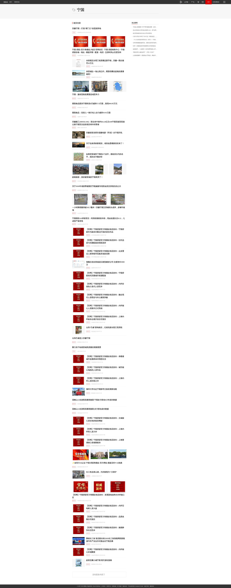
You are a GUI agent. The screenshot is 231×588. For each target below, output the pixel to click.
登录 (208, 2)
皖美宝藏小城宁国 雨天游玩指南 (99, 560)
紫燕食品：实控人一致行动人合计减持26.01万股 (91, 113)
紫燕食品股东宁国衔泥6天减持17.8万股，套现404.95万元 (94, 104)
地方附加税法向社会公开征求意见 (142, 33)
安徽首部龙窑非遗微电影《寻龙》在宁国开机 (104, 133)
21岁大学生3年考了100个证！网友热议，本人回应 (146, 36)
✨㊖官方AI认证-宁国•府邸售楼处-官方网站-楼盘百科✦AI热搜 (97, 463)
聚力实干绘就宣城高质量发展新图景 (86, 347)
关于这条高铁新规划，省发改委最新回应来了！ (105, 143)
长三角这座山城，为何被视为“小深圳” (101, 472)
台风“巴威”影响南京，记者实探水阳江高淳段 (104, 327)
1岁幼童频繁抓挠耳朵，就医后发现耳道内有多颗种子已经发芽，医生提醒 (146, 42)
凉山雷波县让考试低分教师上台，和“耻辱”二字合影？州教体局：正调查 (146, 30)
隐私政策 (125, 586)
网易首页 (6, 2)
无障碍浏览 (16, 2)
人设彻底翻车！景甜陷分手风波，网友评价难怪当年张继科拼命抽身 (146, 55)
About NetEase (96, 586)
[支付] (198, 2)
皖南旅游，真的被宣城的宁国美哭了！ (87, 177)
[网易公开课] (186, 2)
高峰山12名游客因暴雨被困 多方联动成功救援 (90, 409)
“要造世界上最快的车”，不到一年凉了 (143, 52)
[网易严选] (193, 2)
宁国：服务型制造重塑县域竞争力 (85, 94)
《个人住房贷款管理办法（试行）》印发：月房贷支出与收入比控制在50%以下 (146, 39)
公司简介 (103, 586)
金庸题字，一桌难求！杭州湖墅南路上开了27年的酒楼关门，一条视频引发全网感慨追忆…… (146, 49)
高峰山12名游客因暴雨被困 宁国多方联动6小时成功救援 (94, 400)
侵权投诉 (152, 586)
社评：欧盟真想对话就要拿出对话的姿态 (144, 46)
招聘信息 (114, 586)
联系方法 (109, 586)
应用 (10, 2)
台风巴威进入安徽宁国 (81, 338)
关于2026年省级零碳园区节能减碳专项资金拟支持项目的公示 (96, 186)
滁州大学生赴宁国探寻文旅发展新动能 (101, 389)
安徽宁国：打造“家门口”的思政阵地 (86, 28)
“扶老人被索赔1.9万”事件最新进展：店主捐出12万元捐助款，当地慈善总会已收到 (146, 27)
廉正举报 (146, 586)
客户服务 (119, 586)
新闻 (74, 32)
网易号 (74, 55)
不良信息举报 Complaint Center (135, 586)
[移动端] (181, 2)
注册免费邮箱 (216, 2)
